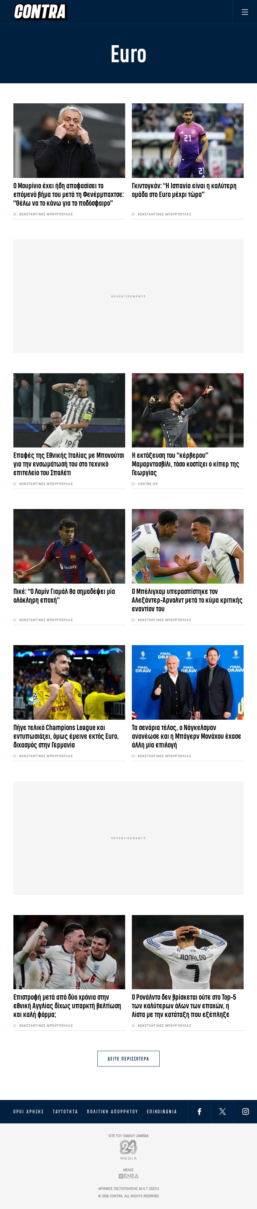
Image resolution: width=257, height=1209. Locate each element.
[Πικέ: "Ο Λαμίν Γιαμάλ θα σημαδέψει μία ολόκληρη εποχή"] (69, 546)
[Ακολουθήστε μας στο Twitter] (222, 1111)
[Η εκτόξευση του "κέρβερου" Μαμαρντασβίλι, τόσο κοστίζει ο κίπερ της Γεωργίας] (188, 410)
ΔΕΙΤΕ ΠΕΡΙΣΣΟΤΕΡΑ (128, 1059)
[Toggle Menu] (245, 12)
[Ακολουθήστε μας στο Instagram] (245, 1111)
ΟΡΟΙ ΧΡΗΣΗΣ (28, 1111)
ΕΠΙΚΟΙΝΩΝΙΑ (162, 1111)
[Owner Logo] (129, 1149)
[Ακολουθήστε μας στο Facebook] (199, 1111)
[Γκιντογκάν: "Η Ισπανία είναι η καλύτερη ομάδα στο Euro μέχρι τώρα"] (188, 140)
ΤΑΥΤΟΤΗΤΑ (65, 1111)
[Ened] (129, 1176)
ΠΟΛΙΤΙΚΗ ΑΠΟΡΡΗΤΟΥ (112, 1111)
